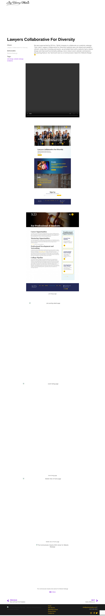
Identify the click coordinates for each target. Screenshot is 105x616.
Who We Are (51, 607)
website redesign (18, 59)
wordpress (10, 60)
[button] (96, 4)
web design (10, 59)
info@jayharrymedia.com (89, 607)
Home (49, 606)
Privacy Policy (52, 611)
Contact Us (51, 613)
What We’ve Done (53, 609)
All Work (53, 592)
